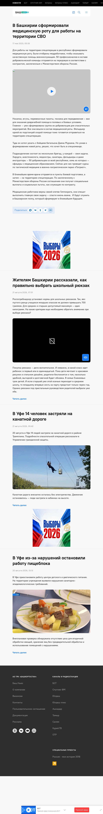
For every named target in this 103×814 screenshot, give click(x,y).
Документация (20, 715)
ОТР (55, 734)
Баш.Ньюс (18, 683)
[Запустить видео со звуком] (51, 91)
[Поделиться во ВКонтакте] (35, 210)
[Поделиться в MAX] (30, 210)
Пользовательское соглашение (29, 709)
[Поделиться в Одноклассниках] (40, 210)
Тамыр (85, 3)
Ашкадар (75, 3)
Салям (95, 3)
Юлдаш (48, 3)
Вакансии (17, 696)
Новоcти (17, 3)
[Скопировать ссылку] (50, 210)
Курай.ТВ (57, 728)
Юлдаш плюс (61, 3)
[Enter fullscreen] (101, 810)
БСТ (25, 3)
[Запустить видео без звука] (86, 109)
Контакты (17, 702)
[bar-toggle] (86, 12)
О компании (19, 689)
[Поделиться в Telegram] (45, 210)
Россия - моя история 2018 (66, 756)
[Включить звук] (85, 357)
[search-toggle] (79, 12)
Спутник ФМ (36, 3)
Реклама (17, 721)
